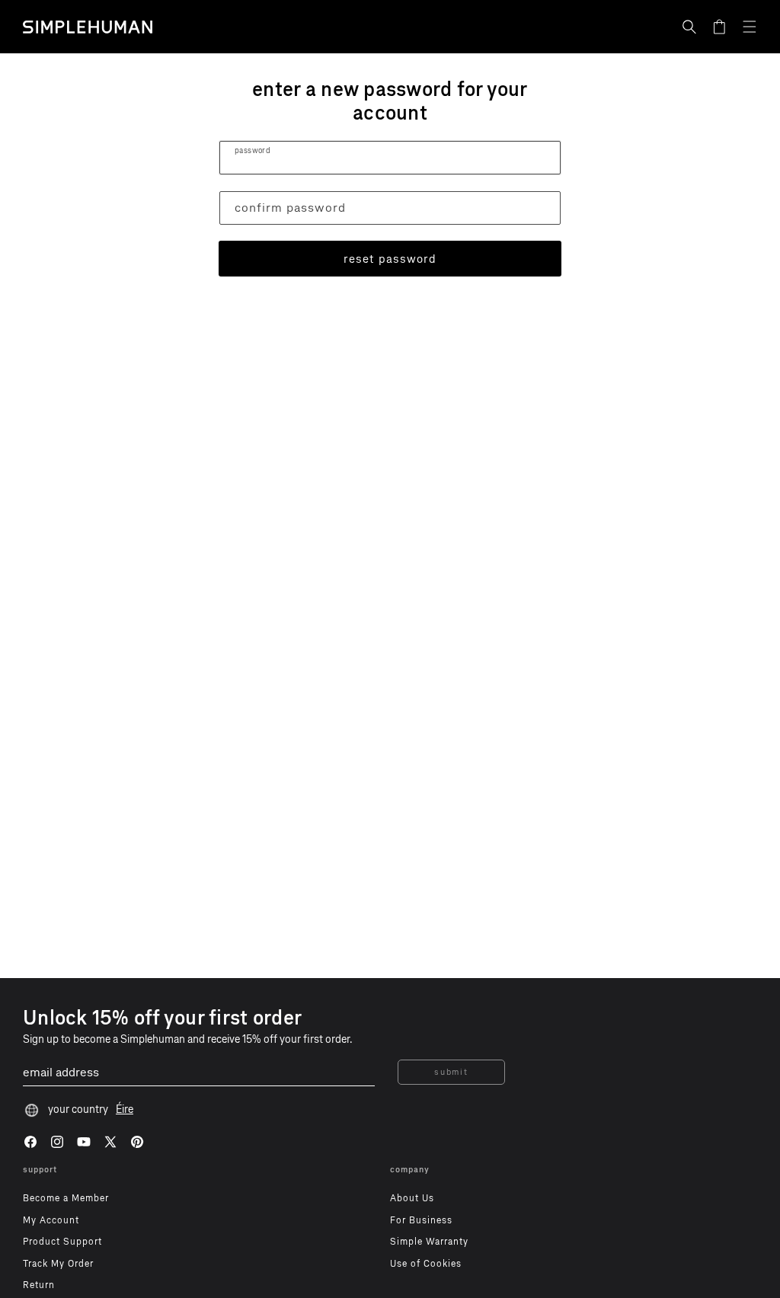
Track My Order (58, 1263)
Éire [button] (124, 1109)
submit (451, 1072)
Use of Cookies (426, 1263)
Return (39, 1285)
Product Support (62, 1241)
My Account (51, 1220)
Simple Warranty (429, 1241)
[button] (689, 26)
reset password (390, 259)
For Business (421, 1220)
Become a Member (66, 1198)
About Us (412, 1198)
